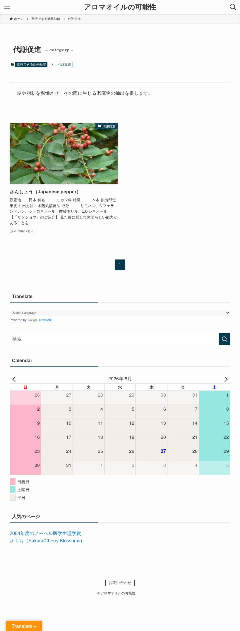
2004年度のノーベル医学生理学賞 (45, 533)
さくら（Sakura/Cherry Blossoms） (47, 540)
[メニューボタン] (7, 7)
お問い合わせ (120, 582)
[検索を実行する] (224, 339)
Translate (45, 320)
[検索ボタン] (233, 7)
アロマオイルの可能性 (123, 7)
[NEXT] (224, 378)
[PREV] (15, 378)
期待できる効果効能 (31, 64)
